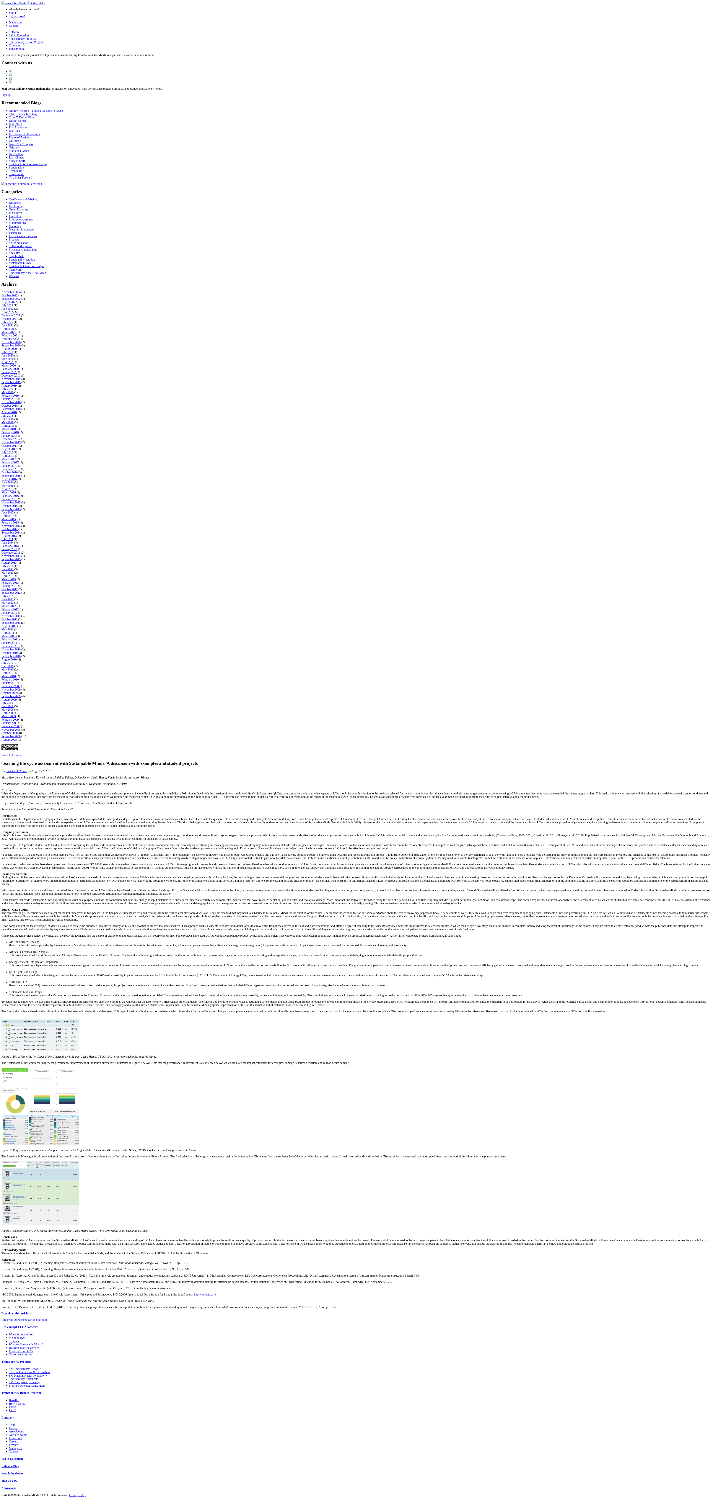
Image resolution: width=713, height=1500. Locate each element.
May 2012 (7, 602)
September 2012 (11, 592)
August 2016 (9, 479)
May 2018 (7, 422)
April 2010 (7, 672)
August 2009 (9, 699)
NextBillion (16, 154)
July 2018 (7, 415)
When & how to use (20, 1334)
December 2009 (10, 686)
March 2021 (8, 332)
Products (14, 239)
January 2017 (9, 465)
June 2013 (7, 569)
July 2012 (7, 596)
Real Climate (16, 157)
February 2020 (10, 368)
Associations (16, 1431)
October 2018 (9, 405)
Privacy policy (77, 1495)
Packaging (15, 232)
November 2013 (11, 555)
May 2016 (7, 485)
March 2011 (8, 636)
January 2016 (9, 499)
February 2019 (10, 395)
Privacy (13, 1444)
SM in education (18, 242)
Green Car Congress (21, 144)
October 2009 (9, 692)
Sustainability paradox (22, 259)
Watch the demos (12, 1473)
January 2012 (9, 612)
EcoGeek (14, 130)
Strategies (14, 252)
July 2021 (7, 322)
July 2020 (7, 352)
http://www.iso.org (205, 1294)
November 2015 (11, 502)
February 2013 (10, 582)
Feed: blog (36, 183)
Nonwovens (8, 1488)
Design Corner (17, 120)
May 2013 (7, 572)
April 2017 (7, 455)
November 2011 (10, 616)
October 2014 (9, 529)
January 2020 (9, 372)
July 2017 (7, 452)
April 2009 (7, 712)
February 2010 (10, 679)
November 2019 (11, 378)
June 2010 (7, 666)
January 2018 (9, 435)
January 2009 (9, 722)
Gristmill (14, 147)
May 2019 (7, 392)
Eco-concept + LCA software (19, 1327)
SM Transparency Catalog (24, 1382)
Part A (12, 1407)
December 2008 (10, 726)
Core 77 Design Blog (21, 117)
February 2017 (10, 462)
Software (14, 32)
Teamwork (15, 269)
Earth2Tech (15, 124)
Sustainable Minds (16, 771)
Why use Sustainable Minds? (26, 1344)
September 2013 (11, 559)
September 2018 (11, 408)
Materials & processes (22, 229)
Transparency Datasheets (23, 1378)
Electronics (15, 206)
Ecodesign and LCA (21, 1351)
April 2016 (7, 489)
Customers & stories (20, 1354)
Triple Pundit (16, 174)
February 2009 (10, 719)
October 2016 (9, 472)
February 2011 (10, 639)
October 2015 (9, 505)
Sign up (6, 94)
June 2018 (7, 419)
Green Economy (18, 209)
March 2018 (8, 429)
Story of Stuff (17, 160)
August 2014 (9, 535)
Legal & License (11, 755)
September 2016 (11, 475)
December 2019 (10, 375)
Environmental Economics (24, 134)
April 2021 (7, 328)
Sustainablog (16, 167)
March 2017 (8, 459)
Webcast (14, 276)
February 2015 (10, 522)
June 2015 (7, 512)
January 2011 (9, 642)
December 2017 (10, 439)
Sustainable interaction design (26, 266)
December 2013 (10, 552)
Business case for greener (24, 1347)
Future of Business (20, 137)
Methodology (17, 1337)
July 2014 (7, 539)
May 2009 (7, 709)
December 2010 (10, 646)
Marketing (15, 226)
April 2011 (7, 632)
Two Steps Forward (20, 177)
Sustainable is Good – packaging (28, 164)
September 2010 (11, 656)
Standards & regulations (23, 249)
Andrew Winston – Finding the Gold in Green (36, 110)
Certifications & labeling (23, 199)
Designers (15, 202)
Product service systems (23, 236)
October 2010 (9, 652)
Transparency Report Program (26, 42)
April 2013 (7, 576)
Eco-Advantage (18, 127)
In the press (15, 212)
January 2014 (9, 549)
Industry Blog (10, 1466)
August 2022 (9, 302)
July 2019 (7, 388)
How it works (17, 1403)
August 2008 (9, 739)
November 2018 (11, 402)
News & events (18, 1434)
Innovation (15, 216)
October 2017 (9, 445)
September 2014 (11, 532)
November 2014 (11, 525)
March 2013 (8, 579)
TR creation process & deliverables (29, 1372)
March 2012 (8, 606)
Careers (13, 1441)
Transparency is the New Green (27, 272)
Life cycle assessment (21, 219)
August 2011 (9, 626)
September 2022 (11, 298)
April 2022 (7, 312)
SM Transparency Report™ (25, 1368)
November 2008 (11, 729)
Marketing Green (19, 150)
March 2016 (8, 492)
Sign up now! (17, 16)
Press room (15, 1438)
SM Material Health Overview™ (28, 1375)
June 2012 (7, 599)
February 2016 (10, 495)
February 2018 (10, 432)
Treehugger (15, 170)
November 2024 (11, 292)
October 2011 (9, 619)
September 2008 (11, 736)
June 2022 (7, 308)
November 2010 (11, 649)
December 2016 (10, 469)
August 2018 (9, 412)
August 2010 (9, 659)
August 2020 (9, 348)
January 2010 (9, 682)
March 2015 (8, 519)
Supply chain (16, 256)
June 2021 (7, 325)
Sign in (13, 12)
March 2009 (8, 716)
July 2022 (7, 305)
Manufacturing (17, 222)
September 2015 (11, 509)
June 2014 (7, 542)
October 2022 (9, 295)
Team (12, 1424)
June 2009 (7, 706)
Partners (13, 1428)
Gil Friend (15, 140)
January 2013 (9, 586)
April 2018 (7, 425)
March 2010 (8, 676)
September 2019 (11, 382)
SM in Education (19, 35)
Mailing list (15, 22)
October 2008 (9, 733)
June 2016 (7, 482)
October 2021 (9, 318)
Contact (13, 25)
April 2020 (7, 362)
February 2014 (10, 545)
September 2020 (11, 345)
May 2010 (7, 669)
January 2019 (9, 398)
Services (14, 1341)
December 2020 (10, 338)
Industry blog (17, 48)
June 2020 (7, 355)
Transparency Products (22, 38)
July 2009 (7, 702)
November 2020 (11, 342)
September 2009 (11, 696)
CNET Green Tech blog (23, 114)
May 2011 (7, 629)
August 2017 (9, 449)
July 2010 (7, 662)
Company (14, 45)
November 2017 (11, 442)
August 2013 (9, 562)
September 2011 (10, 622)
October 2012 (9, 589)
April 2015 (7, 515)
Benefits (14, 1400)
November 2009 (11, 689)
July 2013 (7, 565)
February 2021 (10, 335)
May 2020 (7, 358)
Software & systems (20, 246)
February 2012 (10, 609)
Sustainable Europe (20, 262)
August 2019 (9, 385)
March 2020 (8, 365)
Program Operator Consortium (27, 1385)
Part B (12, 1410)
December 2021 (10, 315)
